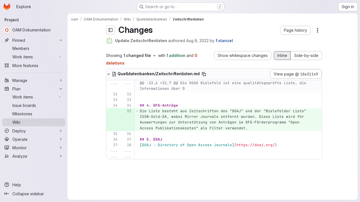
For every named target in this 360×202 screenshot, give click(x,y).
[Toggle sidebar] (110, 30)
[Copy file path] (204, 74)
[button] (295, 30)
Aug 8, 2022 (197, 40)
